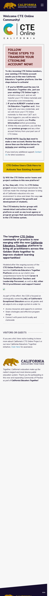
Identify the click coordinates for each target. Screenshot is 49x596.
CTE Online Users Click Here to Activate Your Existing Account (23, 167)
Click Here (15, 347)
